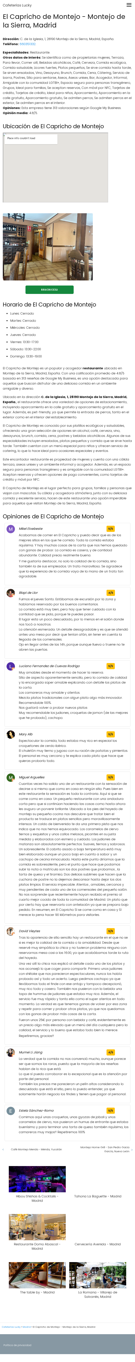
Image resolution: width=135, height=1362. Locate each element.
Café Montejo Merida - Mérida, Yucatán (36, 1149)
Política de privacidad (17, 1345)
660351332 (28, 44)
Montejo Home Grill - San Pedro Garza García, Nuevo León (105, 1149)
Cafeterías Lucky (17, 5)
